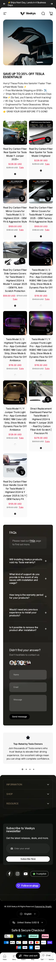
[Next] (51, 3)
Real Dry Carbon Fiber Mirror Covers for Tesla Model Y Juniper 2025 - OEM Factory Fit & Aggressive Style (41, 214)
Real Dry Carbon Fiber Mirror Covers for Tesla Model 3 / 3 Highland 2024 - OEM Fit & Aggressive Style (15, 214)
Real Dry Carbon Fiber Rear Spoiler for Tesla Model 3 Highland (41, 152)
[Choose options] (48, 198)
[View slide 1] (22, 769)
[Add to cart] (22, 140)
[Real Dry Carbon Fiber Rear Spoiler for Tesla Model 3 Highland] (41, 133)
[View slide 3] (30, 769)
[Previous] (4, 3)
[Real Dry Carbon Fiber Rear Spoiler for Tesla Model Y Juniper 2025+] (15, 133)
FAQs (32, 540)
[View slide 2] (26, 769)
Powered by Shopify (43, 906)
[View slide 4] (33, 769)
